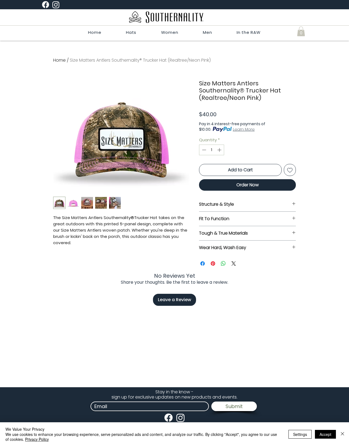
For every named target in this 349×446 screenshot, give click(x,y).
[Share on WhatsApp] (223, 263)
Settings (300, 434)
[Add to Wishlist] (290, 170)
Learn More (244, 129)
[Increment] (220, 150)
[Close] (342, 434)
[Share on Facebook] (202, 263)
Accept (325, 434)
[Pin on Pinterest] (213, 263)
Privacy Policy (37, 439)
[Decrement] (203, 150)
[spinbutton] (211, 150)
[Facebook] (45, 4)
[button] (301, 31)
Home (59, 60)
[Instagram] (56, 4)
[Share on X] (233, 263)
